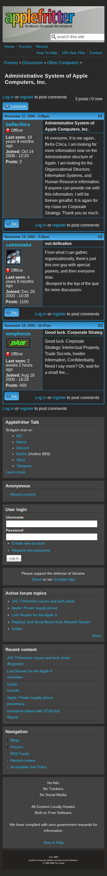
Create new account (28, 543)
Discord (22, 448)
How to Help (54, 842)
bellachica (18, 124)
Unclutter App (64, 579)
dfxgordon (15, 664)
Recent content (22, 494)
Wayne (12, 717)
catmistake (19, 245)
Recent (42, 46)
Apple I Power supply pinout (34, 608)
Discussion (32, 63)
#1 (100, 116)
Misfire (21, 454)
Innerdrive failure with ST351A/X (33, 711)
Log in (8, 97)
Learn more (15, 472)
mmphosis (18, 333)
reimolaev (15, 677)
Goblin (17, 629)
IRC (19, 436)
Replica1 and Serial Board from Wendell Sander (51, 622)
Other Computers (63, 63)
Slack (20, 460)
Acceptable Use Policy (28, 767)
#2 (100, 237)
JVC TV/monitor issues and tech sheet (43, 601)
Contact (96, 53)
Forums (25, 46)
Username (16, 517)
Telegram (24, 466)
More (96, 636)
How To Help (47, 53)
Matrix (21, 442)
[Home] (40, 27)
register (27, 97)
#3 (100, 325)
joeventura (15, 704)
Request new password (31, 550)
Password (16, 530)
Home (10, 46)
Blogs (14, 740)
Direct (37, 579)
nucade (13, 690)
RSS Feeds (19, 754)
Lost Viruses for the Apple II (34, 615)
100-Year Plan (73, 53)
